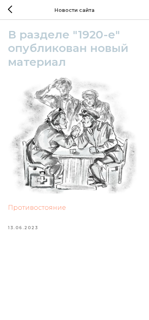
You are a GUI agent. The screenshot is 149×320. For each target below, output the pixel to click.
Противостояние (37, 207)
